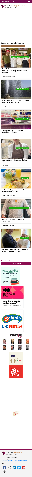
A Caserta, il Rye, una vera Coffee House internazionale (13, 191)
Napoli (18, 46)
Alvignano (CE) (25, 237)
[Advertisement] (16, 25)
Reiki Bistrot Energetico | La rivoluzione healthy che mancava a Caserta (14, 70)
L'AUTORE (3, 1)
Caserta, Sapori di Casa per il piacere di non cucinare (15, 161)
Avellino (3, 46)
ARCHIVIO (12, 1)
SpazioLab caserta (23, 207)
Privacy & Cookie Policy (8, 460)
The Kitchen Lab (24, 118)
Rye (27, 178)
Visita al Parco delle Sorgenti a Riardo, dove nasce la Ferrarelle (16, 101)
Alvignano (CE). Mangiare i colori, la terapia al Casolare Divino (15, 250)
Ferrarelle (20, 88)
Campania (13, 43)
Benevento (8, 46)
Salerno (22, 46)
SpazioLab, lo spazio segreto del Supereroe (13, 220)
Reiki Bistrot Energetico (22, 57)
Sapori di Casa (25, 148)
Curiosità (4, 43)
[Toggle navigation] (28, 1)
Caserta (14, 46)
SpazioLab (16, 207)
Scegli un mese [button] (15, 263)
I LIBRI (7, 1)
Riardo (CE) (25, 88)
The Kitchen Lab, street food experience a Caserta (12, 131)
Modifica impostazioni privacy (20, 460)
